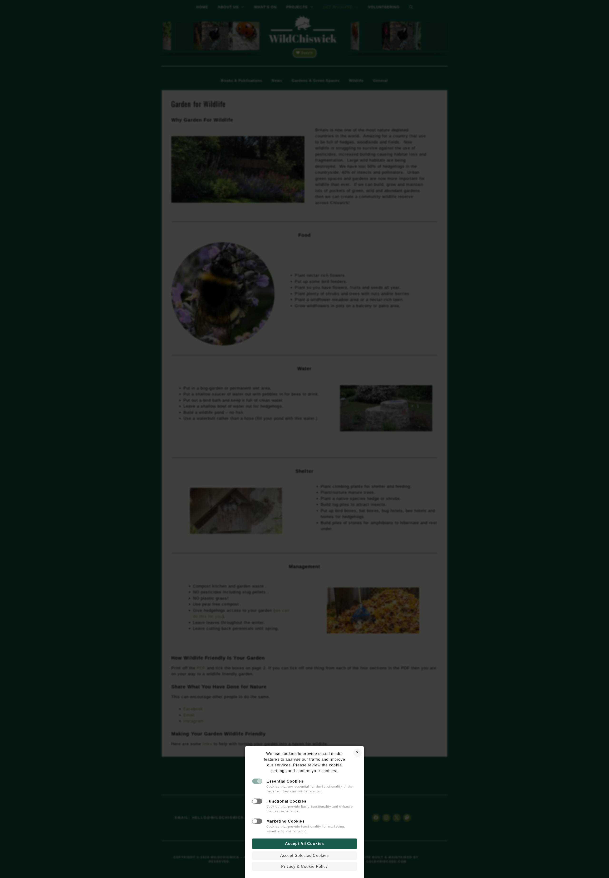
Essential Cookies (285, 781)
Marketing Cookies (285, 821)
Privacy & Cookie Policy (304, 866)
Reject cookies (357, 753)
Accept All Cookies (304, 844)
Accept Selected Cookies (304, 855)
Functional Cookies (286, 801)
